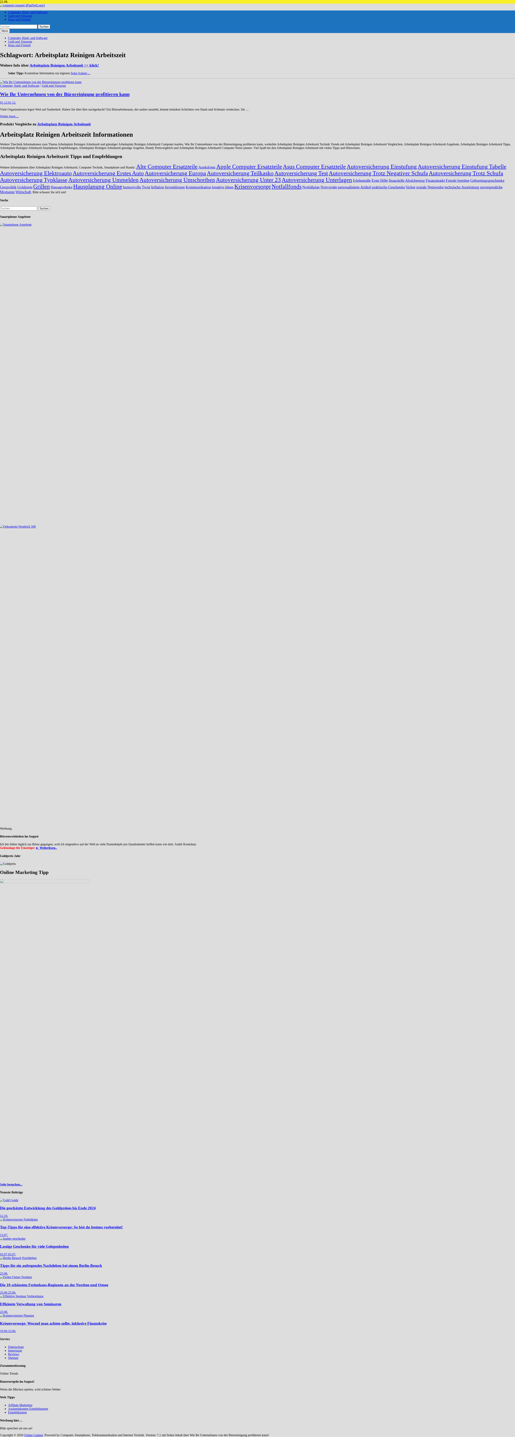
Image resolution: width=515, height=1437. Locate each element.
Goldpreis (24, 187)
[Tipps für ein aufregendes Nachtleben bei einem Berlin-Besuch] (18, 1258)
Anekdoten (206, 167)
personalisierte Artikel (354, 187)
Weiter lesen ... (9, 116)
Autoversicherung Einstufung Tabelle (462, 166)
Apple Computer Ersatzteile (249, 166)
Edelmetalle (362, 180)
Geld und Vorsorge (20, 16)
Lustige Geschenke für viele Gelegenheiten (34, 1246)
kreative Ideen (223, 187)
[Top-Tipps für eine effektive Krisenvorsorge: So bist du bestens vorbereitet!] (19, 1219)
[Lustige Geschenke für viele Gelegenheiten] (13, 1238)
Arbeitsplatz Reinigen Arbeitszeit (64, 124)
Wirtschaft (23, 192)
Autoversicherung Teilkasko (240, 173)
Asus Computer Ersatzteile (314, 166)
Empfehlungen (17, 1412)
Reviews (13, 1354)
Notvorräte (328, 187)
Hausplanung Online (97, 186)
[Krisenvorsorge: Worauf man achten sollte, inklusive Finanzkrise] (17, 1315)
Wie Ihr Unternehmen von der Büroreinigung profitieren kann (65, 94)
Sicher (410, 187)
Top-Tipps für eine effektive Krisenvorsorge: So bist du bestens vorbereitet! (61, 1227)
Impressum (15, 1350)
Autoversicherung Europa (175, 173)
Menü (5, 30)
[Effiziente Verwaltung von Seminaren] (21, 1296)
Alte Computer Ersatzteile (167, 166)
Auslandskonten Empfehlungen (28, 1408)
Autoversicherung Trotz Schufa (466, 173)
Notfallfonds (287, 186)
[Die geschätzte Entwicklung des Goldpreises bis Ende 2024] (9, 1200)
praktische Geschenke (388, 187)
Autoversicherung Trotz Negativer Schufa (378, 173)
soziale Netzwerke (430, 187)
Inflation (157, 187)
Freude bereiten (458, 180)
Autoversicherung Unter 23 (248, 180)
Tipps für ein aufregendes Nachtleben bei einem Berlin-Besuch (51, 1265)
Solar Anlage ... (80, 73)
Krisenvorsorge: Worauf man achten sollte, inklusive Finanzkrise (53, 1323)
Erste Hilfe (380, 180)
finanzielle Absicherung (407, 180)
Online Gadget (33, 1435)
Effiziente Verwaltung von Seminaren (30, 1304)
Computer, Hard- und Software (27, 12)
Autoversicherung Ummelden (103, 180)
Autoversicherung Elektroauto (36, 173)
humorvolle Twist (136, 187)
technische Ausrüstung (462, 187)
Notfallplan (311, 187)
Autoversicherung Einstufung (382, 166)
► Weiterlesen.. (46, 848)
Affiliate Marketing (20, 1405)
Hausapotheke (61, 187)
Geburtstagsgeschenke (487, 180)
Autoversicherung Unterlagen (317, 180)
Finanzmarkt (435, 180)
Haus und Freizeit (19, 19)
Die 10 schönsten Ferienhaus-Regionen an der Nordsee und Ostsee (54, 1285)
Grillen (41, 186)
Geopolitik (8, 187)
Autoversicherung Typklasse (33, 180)
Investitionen (175, 187)
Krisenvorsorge (252, 186)
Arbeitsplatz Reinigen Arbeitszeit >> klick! (64, 65)
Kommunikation (198, 187)
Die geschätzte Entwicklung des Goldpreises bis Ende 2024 (48, 1208)
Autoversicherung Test (301, 173)
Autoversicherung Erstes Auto (108, 173)
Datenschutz (16, 1347)
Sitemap (13, 1357)
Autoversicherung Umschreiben (177, 180)
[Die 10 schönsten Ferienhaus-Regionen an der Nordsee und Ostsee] (16, 1277)
